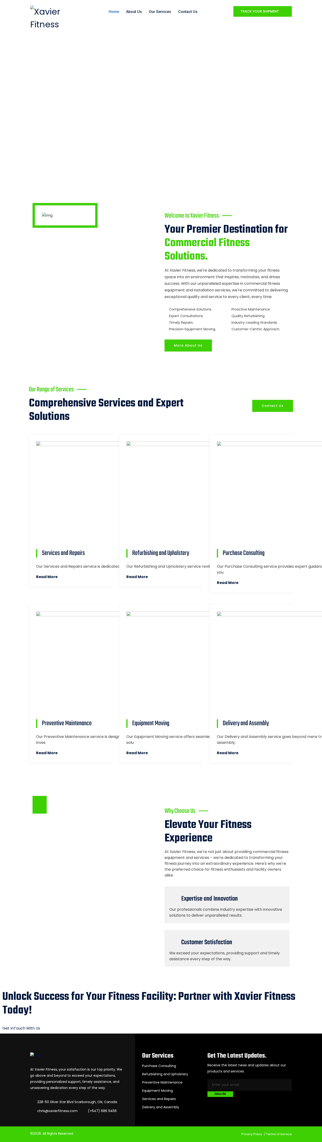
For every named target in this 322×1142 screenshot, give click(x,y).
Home (114, 11)
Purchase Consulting (159, 1065)
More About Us (188, 345)
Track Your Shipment (260, 11)
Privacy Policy (251, 1134)
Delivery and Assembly (160, 1107)
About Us (134, 11)
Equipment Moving (157, 1090)
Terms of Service (279, 1134)
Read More (47, 576)
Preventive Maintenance (162, 1082)
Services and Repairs (159, 1098)
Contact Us (188, 11)
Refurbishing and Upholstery (165, 1074)
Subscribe (220, 1094)
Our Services (160, 11)
